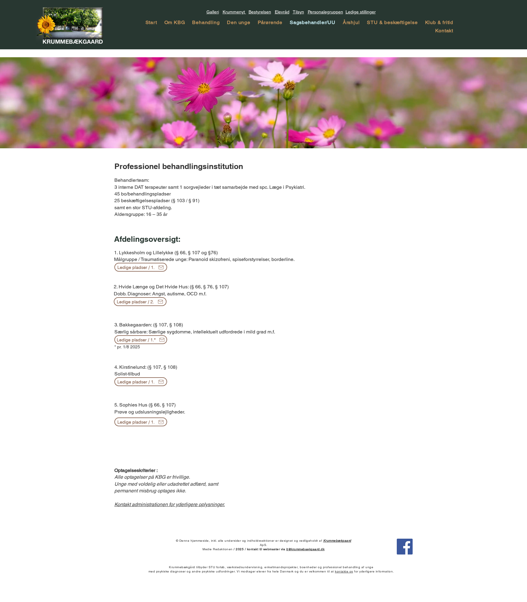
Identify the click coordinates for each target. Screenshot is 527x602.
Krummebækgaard (337, 541)
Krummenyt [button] (234, 11)
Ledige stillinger (361, 11)
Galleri (212, 11)
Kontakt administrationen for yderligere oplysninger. (169, 504)
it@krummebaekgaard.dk (305, 549)
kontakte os (344, 571)
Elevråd (282, 11)
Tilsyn (298, 11)
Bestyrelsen (260, 11)
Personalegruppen (325, 11)
